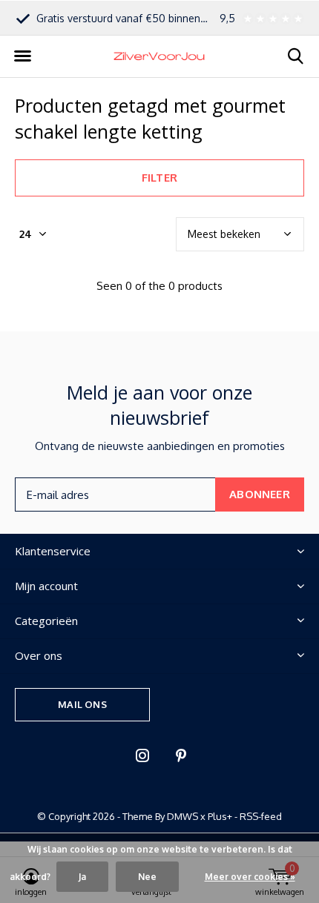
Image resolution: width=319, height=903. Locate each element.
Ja (82, 876)
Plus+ (220, 816)
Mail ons (82, 704)
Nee (147, 876)
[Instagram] (142, 755)
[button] (22, 56)
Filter (159, 178)
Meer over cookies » (250, 876)
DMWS (182, 816)
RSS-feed (261, 816)
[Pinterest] (181, 755)
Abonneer (259, 494)
